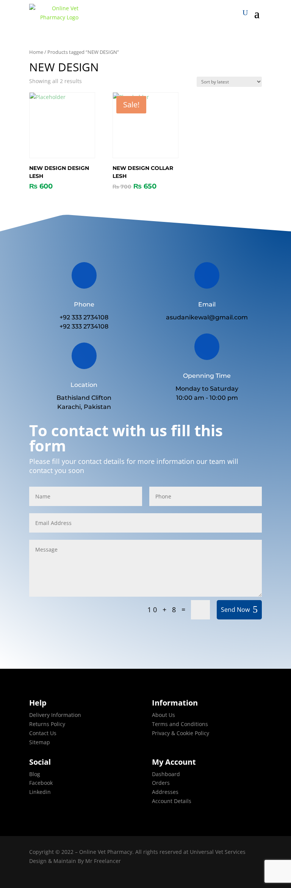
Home (36, 52)
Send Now (235, 609)
